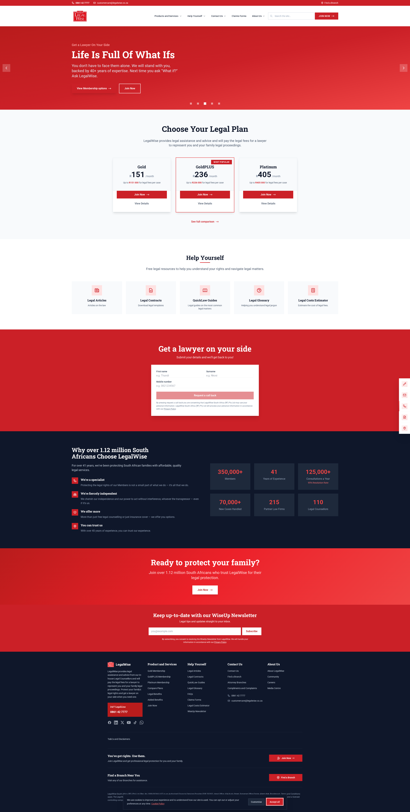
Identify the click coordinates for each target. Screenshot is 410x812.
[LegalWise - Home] (80, 16)
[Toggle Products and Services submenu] (181, 16)
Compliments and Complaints (242, 688)
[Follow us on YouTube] (129, 722)
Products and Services (166, 16)
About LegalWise (275, 671)
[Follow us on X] (122, 722)
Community (273, 676)
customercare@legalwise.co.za (112, 3)
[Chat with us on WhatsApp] (142, 722)
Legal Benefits (155, 694)
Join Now (324, 16)
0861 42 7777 (118, 712)
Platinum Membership (158, 682)
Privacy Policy (170, 409)
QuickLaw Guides (196, 682)
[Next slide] (403, 68)
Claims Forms (239, 16)
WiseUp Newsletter (197, 711)
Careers (271, 682)
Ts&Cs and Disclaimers (119, 739)
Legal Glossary (195, 688)
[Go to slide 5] (219, 103)
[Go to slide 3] (205, 103)
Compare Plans (155, 688)
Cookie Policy (157, 803)
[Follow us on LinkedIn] (116, 722)
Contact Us (217, 16)
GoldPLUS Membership (159, 676)
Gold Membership (156, 671)
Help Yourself (195, 16)
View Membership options (92, 93)
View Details (142, 203)
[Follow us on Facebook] (109, 722)
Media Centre (274, 688)
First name (161, 371)
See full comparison (202, 221)
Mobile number (164, 381)
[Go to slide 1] (190, 103)
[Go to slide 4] (212, 103)
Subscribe (252, 631)
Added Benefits (155, 699)
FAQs (190, 694)
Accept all (275, 801)
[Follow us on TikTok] (135, 722)
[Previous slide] (6, 68)
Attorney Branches (237, 682)
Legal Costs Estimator (198, 705)
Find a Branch (331, 3)
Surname (210, 371)
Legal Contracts (195, 676)
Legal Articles (194, 671)
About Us (257, 16)
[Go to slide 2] (197, 103)
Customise (256, 801)
